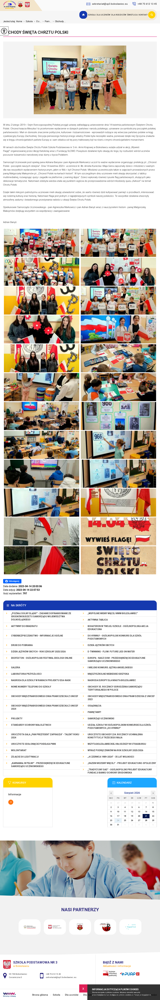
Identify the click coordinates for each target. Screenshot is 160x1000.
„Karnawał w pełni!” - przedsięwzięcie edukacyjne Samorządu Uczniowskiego (40, 765)
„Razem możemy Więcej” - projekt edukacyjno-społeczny (122, 763)
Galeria (15, 667)
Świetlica (132, 15)
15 (153, 812)
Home (19, 21)
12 (132, 812)
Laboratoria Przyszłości (26, 674)
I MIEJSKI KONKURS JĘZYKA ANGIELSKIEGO (110, 667)
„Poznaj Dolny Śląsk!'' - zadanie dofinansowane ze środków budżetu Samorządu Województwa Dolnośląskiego (41, 616)
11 (125, 812)
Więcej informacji (10, 802)
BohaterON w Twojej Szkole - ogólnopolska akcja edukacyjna (118, 628)
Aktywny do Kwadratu (24, 626)
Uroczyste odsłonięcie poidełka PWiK (33, 744)
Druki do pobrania (22, 645)
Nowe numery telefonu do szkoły (31, 686)
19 (132, 816)
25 (125, 820)
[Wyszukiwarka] (152, 14)
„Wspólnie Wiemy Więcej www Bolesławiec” (113, 613)
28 (146, 820)
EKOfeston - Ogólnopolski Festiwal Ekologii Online (41, 658)
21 (146, 816)
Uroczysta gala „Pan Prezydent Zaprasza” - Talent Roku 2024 (45, 736)
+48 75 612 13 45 (147, 3)
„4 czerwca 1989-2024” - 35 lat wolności (111, 757)
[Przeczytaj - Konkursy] (32, 783)
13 (139, 812)
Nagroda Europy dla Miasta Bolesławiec (112, 680)
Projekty (16, 718)
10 (118, 812)
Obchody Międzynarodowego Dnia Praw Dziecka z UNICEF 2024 (44, 707)
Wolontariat (19, 750)
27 (139, 820)
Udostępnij (14, 581)
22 (153, 816)
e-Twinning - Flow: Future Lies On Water (111, 651)
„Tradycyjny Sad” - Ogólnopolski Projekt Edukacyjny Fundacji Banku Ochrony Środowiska (120, 771)
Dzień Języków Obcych (101, 645)
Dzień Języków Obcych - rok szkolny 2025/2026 (38, 651)
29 (153, 820)
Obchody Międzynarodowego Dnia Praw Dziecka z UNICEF (44, 696)
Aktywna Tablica (98, 620)
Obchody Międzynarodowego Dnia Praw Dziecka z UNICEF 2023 (121, 698)
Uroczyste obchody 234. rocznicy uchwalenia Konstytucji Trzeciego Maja (115, 736)
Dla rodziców (118, 15)
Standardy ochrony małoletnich (31, 725)
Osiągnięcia (94, 705)
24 (118, 820)
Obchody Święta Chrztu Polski (35, 32)
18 (125, 816)
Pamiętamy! (94, 712)
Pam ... (46, 21)
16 (111, 816)
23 (111, 820)
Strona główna (83, 14)
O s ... (37, 21)
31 (118, 825)
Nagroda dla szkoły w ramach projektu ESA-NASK (41, 680)
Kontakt (143, 15)
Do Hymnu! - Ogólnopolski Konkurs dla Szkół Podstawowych (115, 637)
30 (111, 825)
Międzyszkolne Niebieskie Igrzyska (108, 674)
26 (132, 820)
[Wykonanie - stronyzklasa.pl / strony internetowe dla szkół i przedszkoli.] (9, 995)
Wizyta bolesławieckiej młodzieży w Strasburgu (117, 744)
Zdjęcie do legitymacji (25, 757)
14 (146, 812)
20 (139, 816)
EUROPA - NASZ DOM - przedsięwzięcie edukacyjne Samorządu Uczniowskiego (116, 659)
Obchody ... (59, 21)
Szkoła (92, 15)
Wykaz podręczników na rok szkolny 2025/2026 (115, 750)
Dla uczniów (103, 15)
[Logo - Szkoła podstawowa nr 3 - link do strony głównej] (22, 5)
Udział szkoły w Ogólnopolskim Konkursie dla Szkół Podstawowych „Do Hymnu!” (119, 726)
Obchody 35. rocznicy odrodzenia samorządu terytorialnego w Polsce (115, 688)
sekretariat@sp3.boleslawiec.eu (110, 3)
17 (118, 816)
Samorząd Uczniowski (101, 718)
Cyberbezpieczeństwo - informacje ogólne (37, 635)
